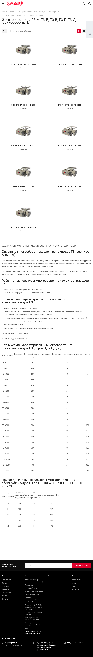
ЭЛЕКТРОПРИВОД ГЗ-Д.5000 (23, 64)
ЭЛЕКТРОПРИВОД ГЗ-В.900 (23, 105)
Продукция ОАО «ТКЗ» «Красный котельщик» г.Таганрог (33, 607)
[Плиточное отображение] (79, 31)
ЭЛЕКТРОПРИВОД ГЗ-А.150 (23, 187)
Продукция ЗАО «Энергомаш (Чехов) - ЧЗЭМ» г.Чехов (33, 600)
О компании (6, 580)
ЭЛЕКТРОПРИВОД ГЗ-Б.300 (23, 146)
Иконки (74, 586)
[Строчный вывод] (84, 31)
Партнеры (5, 589)
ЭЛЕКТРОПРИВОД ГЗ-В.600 (69, 105)
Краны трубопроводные (34, 591)
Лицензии (5, 586)
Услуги (51, 576)
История (5, 583)
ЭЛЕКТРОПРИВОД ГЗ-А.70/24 (23, 227)
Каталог (28, 576)
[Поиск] (89, 4)
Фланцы (28, 628)
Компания (6, 576)
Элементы (75, 589)
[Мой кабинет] (84, 4)
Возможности (77, 576)
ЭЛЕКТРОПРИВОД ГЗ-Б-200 (69, 146)
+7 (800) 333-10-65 (13, 643)
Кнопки (74, 583)
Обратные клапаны (32, 595)
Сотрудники (6, 592)
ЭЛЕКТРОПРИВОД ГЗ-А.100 (69, 187)
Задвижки (29, 585)
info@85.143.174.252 (75, 643)
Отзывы (5, 599)
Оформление (76, 580)
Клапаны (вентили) (32, 588)
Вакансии (5, 596)
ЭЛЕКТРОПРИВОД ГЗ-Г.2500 (69, 64)
